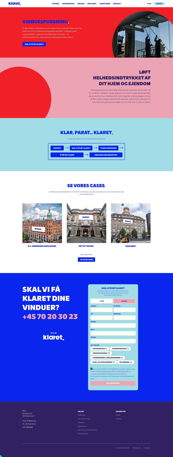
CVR (92, 313)
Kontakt (117, 4)
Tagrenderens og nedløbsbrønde (87, 430)
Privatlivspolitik (136, 448)
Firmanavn (117, 313)
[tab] (102, 301)
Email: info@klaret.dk (29, 421)
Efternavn (117, 306)
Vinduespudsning (83, 434)
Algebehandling (82, 426)
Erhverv (159, 3)
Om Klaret (119, 419)
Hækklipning (81, 415)
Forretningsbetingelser (123, 448)
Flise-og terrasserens (84, 419)
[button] (81, 4)
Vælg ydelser (95, 345)
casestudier (105, 4)
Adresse (93, 321)
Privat (149, 3)
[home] (25, 3)
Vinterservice (68, 4)
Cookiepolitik (147, 448)
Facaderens (81, 422)
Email (92, 329)
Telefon (93, 337)
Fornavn (93, 306)
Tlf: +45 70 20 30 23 (29, 424)
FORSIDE (55, 4)
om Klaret (91, 4)
